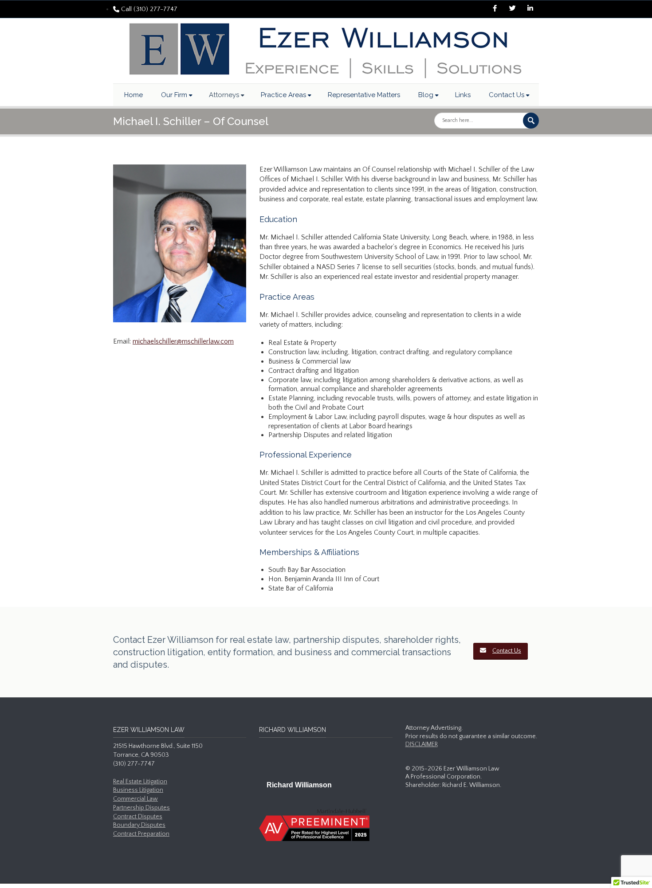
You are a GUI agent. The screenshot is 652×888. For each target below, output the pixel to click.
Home (133, 95)
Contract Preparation (141, 833)
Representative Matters (364, 95)
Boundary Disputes (139, 825)
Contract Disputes (137, 816)
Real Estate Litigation (140, 781)
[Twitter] (512, 9)
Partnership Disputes (141, 807)
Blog (425, 95)
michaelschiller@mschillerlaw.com (183, 341)
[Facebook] (494, 9)
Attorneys (224, 95)
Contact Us (506, 95)
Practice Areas (283, 95)
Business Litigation (138, 790)
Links (463, 95)
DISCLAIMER (421, 744)
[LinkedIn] (530, 9)
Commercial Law (135, 798)
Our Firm (174, 95)
